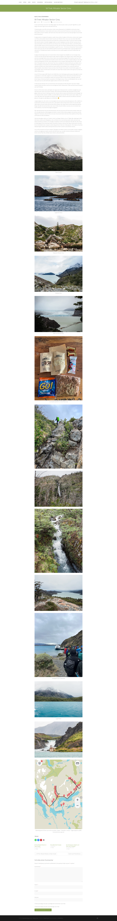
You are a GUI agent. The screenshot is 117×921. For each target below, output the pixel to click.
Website (37, 897)
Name (36, 884)
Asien (29, 2)
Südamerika (40, 2)
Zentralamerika (48, 2)
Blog (36, 16)
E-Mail (36, 891)
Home (20, 2)
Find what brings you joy (85, 2)
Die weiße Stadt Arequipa (55, 844)
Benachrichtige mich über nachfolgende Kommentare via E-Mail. (50, 903)
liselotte (38, 22)
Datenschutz (35, 918)
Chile (39, 16)
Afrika (24, 2)
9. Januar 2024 (46, 22)
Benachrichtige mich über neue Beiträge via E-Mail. (47, 906)
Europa (34, 2)
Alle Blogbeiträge (58, 2)
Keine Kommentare (57, 22)
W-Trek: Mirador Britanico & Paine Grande (45, 853)
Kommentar (38, 866)
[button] (58, 153)
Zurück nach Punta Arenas (75, 853)
